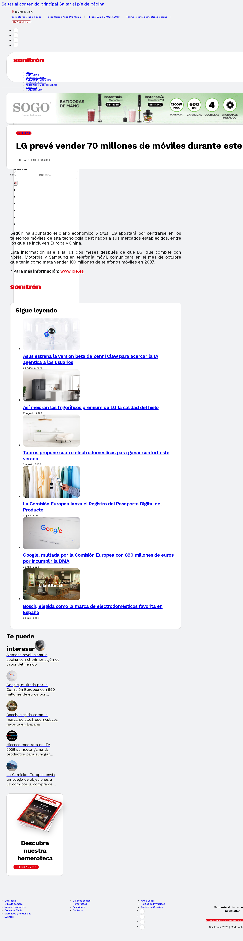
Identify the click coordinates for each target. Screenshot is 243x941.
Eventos (9, 916)
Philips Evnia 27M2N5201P (95, 17)
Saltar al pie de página (81, 4)
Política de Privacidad (153, 903)
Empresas (32, 75)
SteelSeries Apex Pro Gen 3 (56, 17)
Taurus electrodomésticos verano (138, 17)
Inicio (29, 72)
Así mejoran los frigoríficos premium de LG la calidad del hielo (91, 407)
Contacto (78, 910)
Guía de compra (36, 77)
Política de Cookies (152, 907)
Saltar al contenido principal (30, 4)
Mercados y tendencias (41, 85)
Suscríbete (79, 907)
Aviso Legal (147, 900)
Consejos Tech (13, 910)
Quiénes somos (82, 900)
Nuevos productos (39, 80)
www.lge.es (72, 271)
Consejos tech (36, 82)
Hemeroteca (34, 90)
